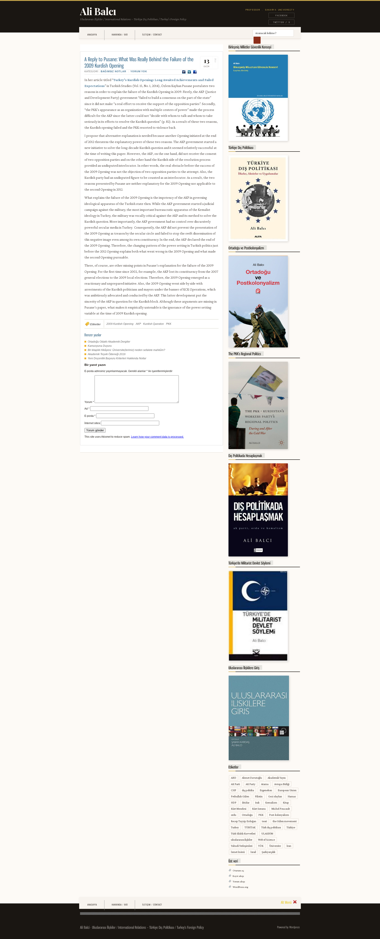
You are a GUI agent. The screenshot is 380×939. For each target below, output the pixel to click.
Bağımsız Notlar (113, 71)
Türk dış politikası (271, 827)
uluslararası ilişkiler (241, 839)
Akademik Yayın (277, 777)
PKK (168, 323)
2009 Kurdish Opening (119, 323)
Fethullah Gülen (240, 796)
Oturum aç (238, 870)
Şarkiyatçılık (268, 852)
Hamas (292, 796)
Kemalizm (271, 802)
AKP (138, 323)
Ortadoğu (247, 814)
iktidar (245, 802)
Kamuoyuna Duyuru (100, 345)
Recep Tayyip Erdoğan (243, 821)
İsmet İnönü (238, 852)
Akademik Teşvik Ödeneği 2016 (107, 354)
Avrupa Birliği (281, 784)
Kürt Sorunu (259, 808)
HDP (233, 802)
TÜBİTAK (250, 827)
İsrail (253, 852)
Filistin (259, 796)
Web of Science (266, 839)
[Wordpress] (294, 926)
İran (289, 845)
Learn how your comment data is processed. (157, 436)
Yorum (89, 402)
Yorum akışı (239, 881)
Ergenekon (266, 790)
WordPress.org (240, 886)
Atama (265, 784)
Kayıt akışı (238, 876)
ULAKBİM (267, 833)
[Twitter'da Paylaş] (189, 72)
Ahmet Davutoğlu (252, 777)
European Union (287, 790)
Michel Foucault (280, 808)
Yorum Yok (138, 71)
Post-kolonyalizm (279, 814)
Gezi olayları (275, 796)
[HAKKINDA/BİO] (120, 35)
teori (264, 821)
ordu (233, 814)
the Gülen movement (285, 821)
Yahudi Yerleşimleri (241, 845)
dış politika (248, 790)
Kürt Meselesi (238, 808)
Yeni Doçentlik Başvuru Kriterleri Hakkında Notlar (117, 358)
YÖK (260, 845)
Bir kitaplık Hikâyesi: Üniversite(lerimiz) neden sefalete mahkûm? (126, 350)
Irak (257, 802)
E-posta (89, 415)
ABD (233, 777)
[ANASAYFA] (92, 35)
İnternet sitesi (92, 423)
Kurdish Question (153, 323)
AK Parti (235, 784)
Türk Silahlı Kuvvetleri (243, 833)
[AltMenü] (289, 902)
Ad (87, 408)
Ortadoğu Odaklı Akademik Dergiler (109, 341)
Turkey (235, 827)
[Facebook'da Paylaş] (195, 72)
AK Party (250, 784)
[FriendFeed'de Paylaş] (184, 72)
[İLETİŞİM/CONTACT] (152, 35)
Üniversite (275, 845)
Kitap (286, 802)
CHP (233, 790)
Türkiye (291, 827)
